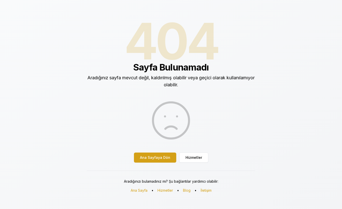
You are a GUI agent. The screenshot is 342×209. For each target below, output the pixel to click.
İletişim (206, 190)
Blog (187, 190)
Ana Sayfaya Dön (155, 157)
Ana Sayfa (139, 190)
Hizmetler (194, 157)
